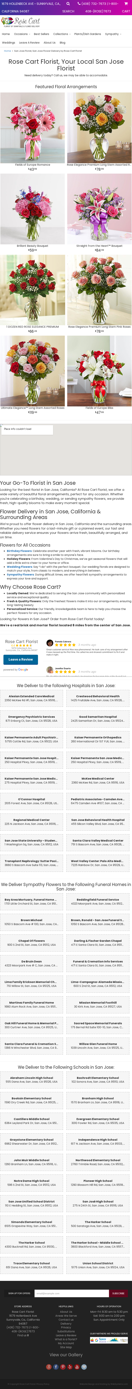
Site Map (66, 1347)
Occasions (21, 34)
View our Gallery (66, 1355)
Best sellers (41, 34)
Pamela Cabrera (63, 641)
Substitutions (66, 1331)
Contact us (66, 1320)
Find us (22, 1335)
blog (62, 42)
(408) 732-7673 (93, 4)
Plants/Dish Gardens (87, 34)
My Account (66, 1343)
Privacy (66, 1327)
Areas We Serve (66, 1316)
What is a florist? (66, 1339)
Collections (60, 34)
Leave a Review (29, 42)
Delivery (66, 1324)
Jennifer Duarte (63, 668)
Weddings (8, 42)
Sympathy (112, 34)
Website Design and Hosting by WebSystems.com (104, 1384)
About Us (50, 42)
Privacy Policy (42, 1384)
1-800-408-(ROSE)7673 (26, 1329)
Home (6, 34)
